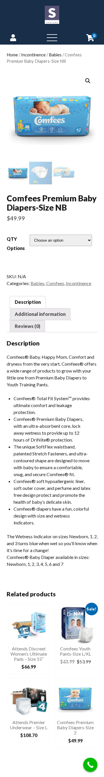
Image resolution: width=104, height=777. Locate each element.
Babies (55, 54)
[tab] (28, 302)
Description (28, 302)
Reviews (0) (27, 326)
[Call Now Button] (90, 765)
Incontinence (33, 54)
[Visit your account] (13, 37)
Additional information (40, 314)
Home (12, 54)
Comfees (55, 283)
